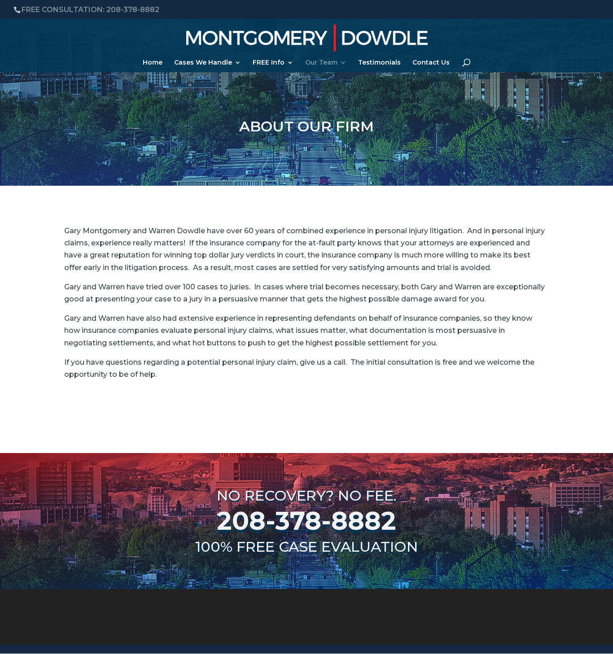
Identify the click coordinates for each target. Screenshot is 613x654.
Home (152, 62)
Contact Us (431, 62)
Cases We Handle (203, 62)
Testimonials (379, 62)
